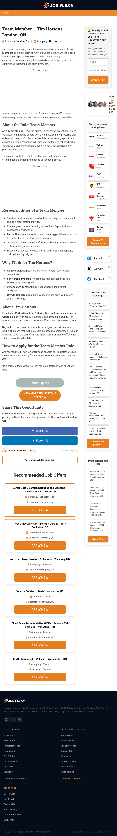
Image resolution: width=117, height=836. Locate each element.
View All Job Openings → (98, 443)
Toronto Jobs (67, 735)
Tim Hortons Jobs (12, 745)
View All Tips (98, 539)
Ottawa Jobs (67, 756)
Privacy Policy (10, 809)
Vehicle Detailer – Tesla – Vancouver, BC (40, 591)
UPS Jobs (8, 766)
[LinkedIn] (6, 719)
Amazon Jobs (10, 735)
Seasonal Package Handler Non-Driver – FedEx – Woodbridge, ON (98, 330)
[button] (58, 13)
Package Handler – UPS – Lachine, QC (97, 304)
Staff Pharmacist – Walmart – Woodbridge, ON (40, 659)
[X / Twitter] (13, 719)
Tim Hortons (56, 41)
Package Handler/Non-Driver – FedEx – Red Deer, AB (98, 417)
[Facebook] (19, 719)
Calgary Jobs (67, 751)
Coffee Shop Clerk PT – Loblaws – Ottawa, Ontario (97, 316)
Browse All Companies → (98, 241)
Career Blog (9, 793)
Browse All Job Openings (41, 460)
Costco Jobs (10, 751)
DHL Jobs (8, 771)
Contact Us (9, 804)
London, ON (23, 41)
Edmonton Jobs (68, 761)
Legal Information (12, 814)
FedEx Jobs (9, 756)
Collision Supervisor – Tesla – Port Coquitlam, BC (97, 431)
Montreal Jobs (68, 740)
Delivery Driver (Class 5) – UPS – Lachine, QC (97, 390)
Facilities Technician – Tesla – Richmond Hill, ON (97, 344)
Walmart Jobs (10, 740)
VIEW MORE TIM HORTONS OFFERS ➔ (40, 395)
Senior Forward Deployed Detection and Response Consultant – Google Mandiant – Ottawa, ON (97, 374)
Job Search (9, 799)
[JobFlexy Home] (58, 5)
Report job (70, 450)
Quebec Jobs (67, 771)
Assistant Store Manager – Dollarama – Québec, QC (98, 357)
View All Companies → (16, 778)
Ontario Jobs (67, 766)
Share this (41, 430)
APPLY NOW (40, 510)
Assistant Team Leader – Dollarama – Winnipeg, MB (40, 559)
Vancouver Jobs (68, 745)
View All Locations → (72, 778)
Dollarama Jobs (11, 761)
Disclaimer (9, 819)
